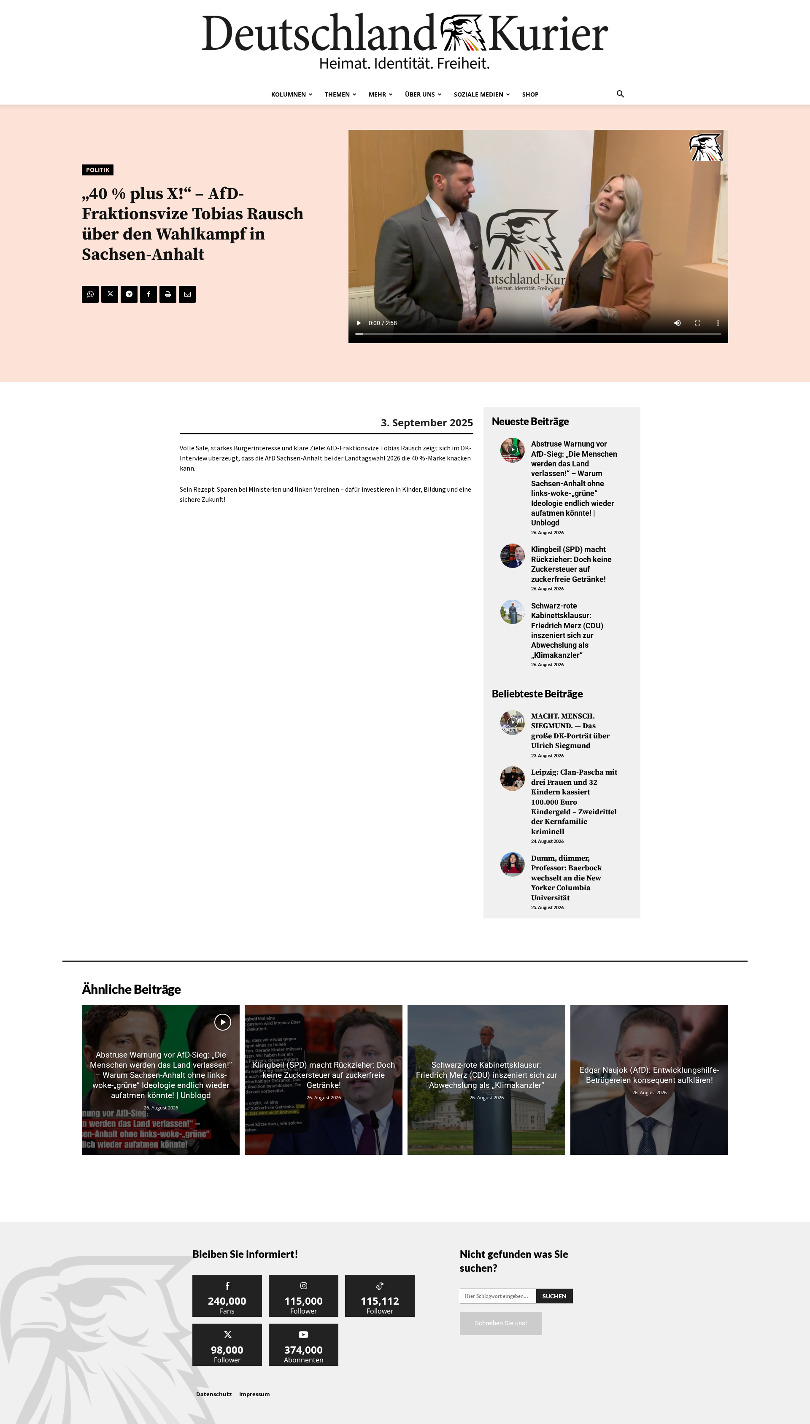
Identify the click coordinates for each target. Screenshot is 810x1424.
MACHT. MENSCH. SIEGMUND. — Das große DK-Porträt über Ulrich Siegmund (570, 731)
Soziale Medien (478, 94)
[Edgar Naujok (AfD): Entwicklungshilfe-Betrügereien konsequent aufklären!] (649, 1080)
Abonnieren (303, 1327)
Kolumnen (288, 94)
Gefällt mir (227, 1278)
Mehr (377, 94)
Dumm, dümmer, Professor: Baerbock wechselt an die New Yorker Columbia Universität (566, 878)
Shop (530, 94)
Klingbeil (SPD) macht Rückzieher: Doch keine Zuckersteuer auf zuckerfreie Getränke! (571, 564)
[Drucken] (167, 294)
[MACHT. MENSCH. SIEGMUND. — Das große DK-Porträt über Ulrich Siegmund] (512, 722)
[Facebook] (148, 294)
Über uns (420, 94)
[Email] (187, 294)
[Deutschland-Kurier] (405, 42)
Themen (337, 94)
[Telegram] (129, 294)
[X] (109, 294)
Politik (97, 170)
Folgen (303, 1278)
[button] (620, 95)
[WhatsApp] (90, 294)
